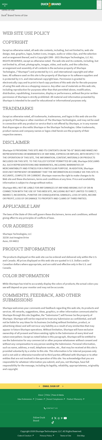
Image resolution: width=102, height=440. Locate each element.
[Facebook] (52, 418)
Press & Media (58, 395)
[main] (51, 199)
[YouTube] (65, 418)
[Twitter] (55, 418)
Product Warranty (74, 399)
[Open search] (99, 4)
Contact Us (52, 408)
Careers (39, 399)
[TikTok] (53, 422)
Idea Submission (25, 399)
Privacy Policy (46, 436)
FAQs (47, 395)
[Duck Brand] (51, 4)
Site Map (81, 436)
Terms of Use (65, 436)
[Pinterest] (61, 418)
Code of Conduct (24, 436)
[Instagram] (59, 418)
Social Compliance (55, 399)
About (40, 395)
